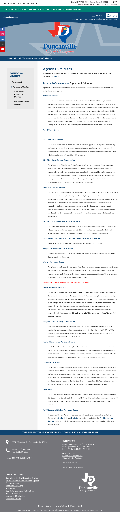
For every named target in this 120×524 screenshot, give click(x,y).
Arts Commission (51, 96)
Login (101, 510)
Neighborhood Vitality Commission (59, 321)
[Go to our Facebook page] (2, 28)
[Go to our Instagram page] (2, 33)
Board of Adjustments (53, 139)
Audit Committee (51, 130)
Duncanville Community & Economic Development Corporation (71, 238)
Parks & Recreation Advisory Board (59, 342)
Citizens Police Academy (72, 458)
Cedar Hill (62, 418)
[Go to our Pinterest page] (2, 44)
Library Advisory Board (53, 262)
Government (28, 58)
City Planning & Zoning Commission (59, 160)
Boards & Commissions (56, 83)
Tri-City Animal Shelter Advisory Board (60, 410)
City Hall (17, 58)
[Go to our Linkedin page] (2, 38)
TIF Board (47, 389)
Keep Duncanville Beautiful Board (58, 248)
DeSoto (74, 418)
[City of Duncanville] (60, 37)
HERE (56, 76)
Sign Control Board (51, 362)
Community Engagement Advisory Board (61, 221)
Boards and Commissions (72, 456)
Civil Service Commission (54, 187)
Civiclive (69, 510)
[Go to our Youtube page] (2, 49)
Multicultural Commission (54, 287)
